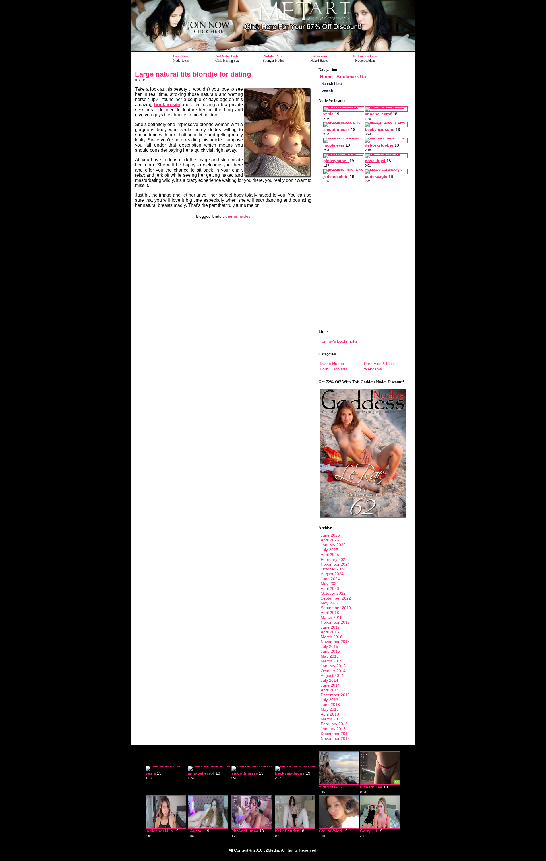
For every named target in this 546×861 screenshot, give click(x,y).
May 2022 (330, 603)
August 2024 (332, 574)
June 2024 (330, 578)
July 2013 (329, 699)
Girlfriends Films (365, 56)
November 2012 (335, 738)
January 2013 (333, 728)
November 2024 (335, 564)
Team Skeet (181, 56)
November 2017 (335, 622)
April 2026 (330, 540)
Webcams (373, 369)
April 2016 (330, 632)
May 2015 (330, 656)
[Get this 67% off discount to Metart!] (273, 49)
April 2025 (330, 554)
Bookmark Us (351, 76)
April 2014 (330, 690)
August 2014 (332, 675)
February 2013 (334, 724)
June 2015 (330, 651)
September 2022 (336, 598)
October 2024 (333, 569)
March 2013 (331, 719)
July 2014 (329, 680)
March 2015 (331, 661)
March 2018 (331, 617)
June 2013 (330, 704)
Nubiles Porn (273, 56)
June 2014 (330, 685)
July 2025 (329, 549)
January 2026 (333, 545)
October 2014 (333, 670)
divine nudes (238, 216)
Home (326, 76)
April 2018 (330, 612)
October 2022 (333, 593)
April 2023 (330, 588)
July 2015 (329, 646)
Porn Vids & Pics (379, 363)
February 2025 (334, 559)
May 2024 (330, 583)
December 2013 (335, 695)
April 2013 (330, 714)
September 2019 (336, 607)
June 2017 (330, 627)
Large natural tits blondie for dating (193, 74)
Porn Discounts (333, 369)
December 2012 (335, 733)
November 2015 (335, 641)
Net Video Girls (227, 56)
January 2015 (333, 666)
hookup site (167, 104)
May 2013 (330, 709)
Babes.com (319, 56)
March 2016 (331, 637)
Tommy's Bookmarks (338, 341)
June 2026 (330, 535)
